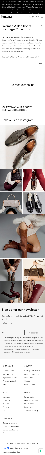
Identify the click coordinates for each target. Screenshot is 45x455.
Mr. (12, 323)
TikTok (5, 411)
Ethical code (28, 407)
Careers (27, 381)
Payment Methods (9, 381)
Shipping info (8, 374)
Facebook (6, 400)
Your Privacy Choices (18, 448)
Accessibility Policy (31, 411)
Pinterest (6, 407)
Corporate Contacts (31, 374)
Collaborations (29, 384)
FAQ (4, 384)
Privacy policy (29, 397)
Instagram (6, 397)
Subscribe (33, 332)
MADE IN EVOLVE (32, 443)
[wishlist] (33, 17)
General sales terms (10, 423)
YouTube (6, 404)
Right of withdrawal (10, 377)
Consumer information (11, 426)
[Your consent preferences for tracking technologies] (41, 451)
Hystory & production (32, 371)
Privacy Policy (29, 338)
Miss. (5, 323)
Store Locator (29, 377)
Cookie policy (29, 404)
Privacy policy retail (31, 400)
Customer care (8, 371)
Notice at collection (11, 452)
